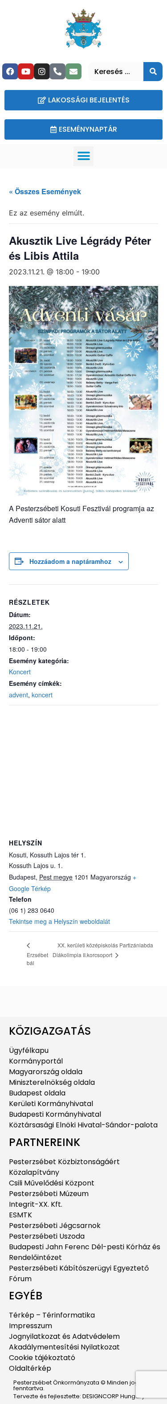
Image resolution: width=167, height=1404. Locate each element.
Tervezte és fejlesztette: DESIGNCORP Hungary (79, 1396)
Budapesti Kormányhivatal (55, 1114)
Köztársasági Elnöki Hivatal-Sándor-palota (83, 1125)
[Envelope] (73, 71)
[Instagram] (42, 71)
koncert (42, 694)
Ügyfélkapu (29, 1050)
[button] (83, 156)
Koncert (20, 671)
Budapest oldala (37, 1093)
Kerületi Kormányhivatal (51, 1104)
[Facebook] (10, 71)
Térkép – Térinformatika (52, 1315)
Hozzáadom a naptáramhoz (70, 561)
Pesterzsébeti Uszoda (47, 1236)
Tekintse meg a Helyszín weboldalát (59, 921)
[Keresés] (153, 71)
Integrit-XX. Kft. (35, 1204)
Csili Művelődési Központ (51, 1183)
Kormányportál (36, 1061)
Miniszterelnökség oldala (52, 1082)
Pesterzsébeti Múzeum (49, 1194)
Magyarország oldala (45, 1072)
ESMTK (20, 1215)
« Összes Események (45, 191)
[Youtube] (26, 71)
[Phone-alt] (57, 71)
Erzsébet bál (37, 958)
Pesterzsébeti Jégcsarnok (55, 1225)
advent (18, 694)
